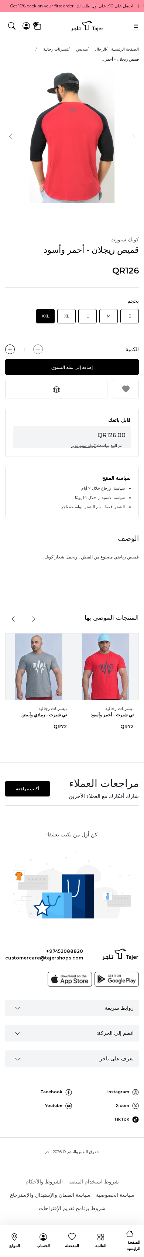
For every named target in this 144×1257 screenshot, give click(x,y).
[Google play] (117, 979)
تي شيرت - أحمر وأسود (112, 714)
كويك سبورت (124, 239)
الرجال (100, 49)
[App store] (70, 979)
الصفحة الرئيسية (125, 49)
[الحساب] (26, 26)
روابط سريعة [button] (119, 1008)
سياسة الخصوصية (115, 1195)
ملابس (81, 49)
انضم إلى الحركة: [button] (115, 1033)
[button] (12, 26)
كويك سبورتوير (83, 445)
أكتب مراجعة (27, 788)
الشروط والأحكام (44, 1181)
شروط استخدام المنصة (93, 1181)
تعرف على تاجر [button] (117, 1058)
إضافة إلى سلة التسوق (72, 367)
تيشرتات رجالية (55, 49)
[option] (72, 136)
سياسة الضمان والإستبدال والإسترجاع (50, 1195)
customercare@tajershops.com (44, 958)
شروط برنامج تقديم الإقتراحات (72, 1208)
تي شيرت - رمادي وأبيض (44, 714)
